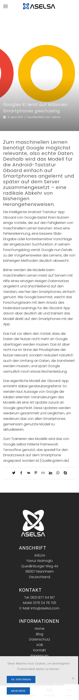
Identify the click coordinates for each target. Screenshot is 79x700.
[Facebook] (21, 473)
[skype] (64, 473)
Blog (39, 634)
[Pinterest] (35, 473)
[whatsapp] (58, 473)
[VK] (28, 473)
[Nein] (73, 678)
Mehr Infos (18, 690)
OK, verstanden (21, 679)
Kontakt (39, 650)
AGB (39, 644)
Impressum (39, 655)
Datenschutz (39, 639)
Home (39, 628)
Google (35, 148)
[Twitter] (14, 473)
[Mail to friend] (43, 473)
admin (56, 117)
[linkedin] (50, 473)
